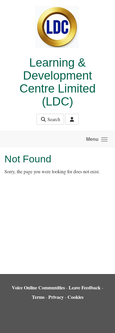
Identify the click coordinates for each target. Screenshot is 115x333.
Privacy (56, 297)
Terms (38, 297)
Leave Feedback (85, 287)
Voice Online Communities (38, 287)
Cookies (75, 297)
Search (53, 119)
